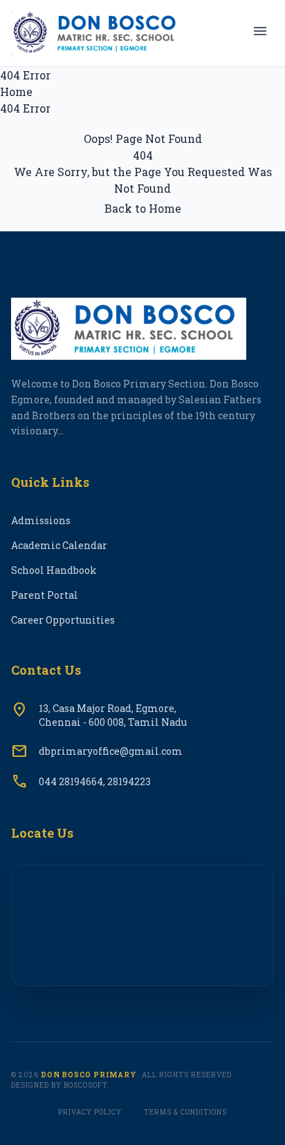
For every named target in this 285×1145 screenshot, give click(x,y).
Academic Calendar (59, 545)
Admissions (41, 520)
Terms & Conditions (185, 1112)
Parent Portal (44, 595)
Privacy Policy (90, 1112)
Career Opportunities (63, 619)
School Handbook (54, 570)
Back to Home (142, 208)
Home (16, 91)
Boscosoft (85, 1085)
